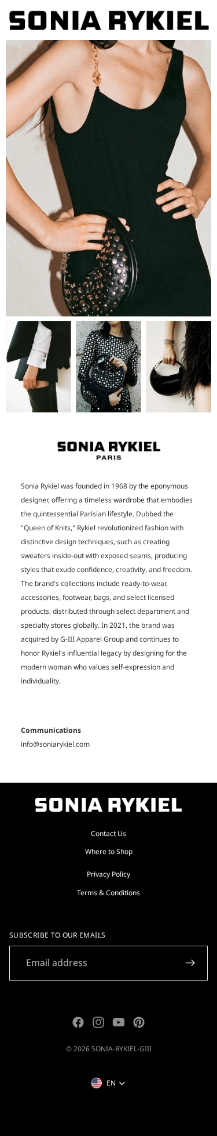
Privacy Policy (108, 874)
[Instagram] (98, 1022)
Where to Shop (109, 851)
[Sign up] (190, 963)
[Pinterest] (139, 1022)
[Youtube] (119, 1022)
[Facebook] (78, 1022)
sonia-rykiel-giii (121, 1049)
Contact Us (108, 833)
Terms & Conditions (108, 893)
